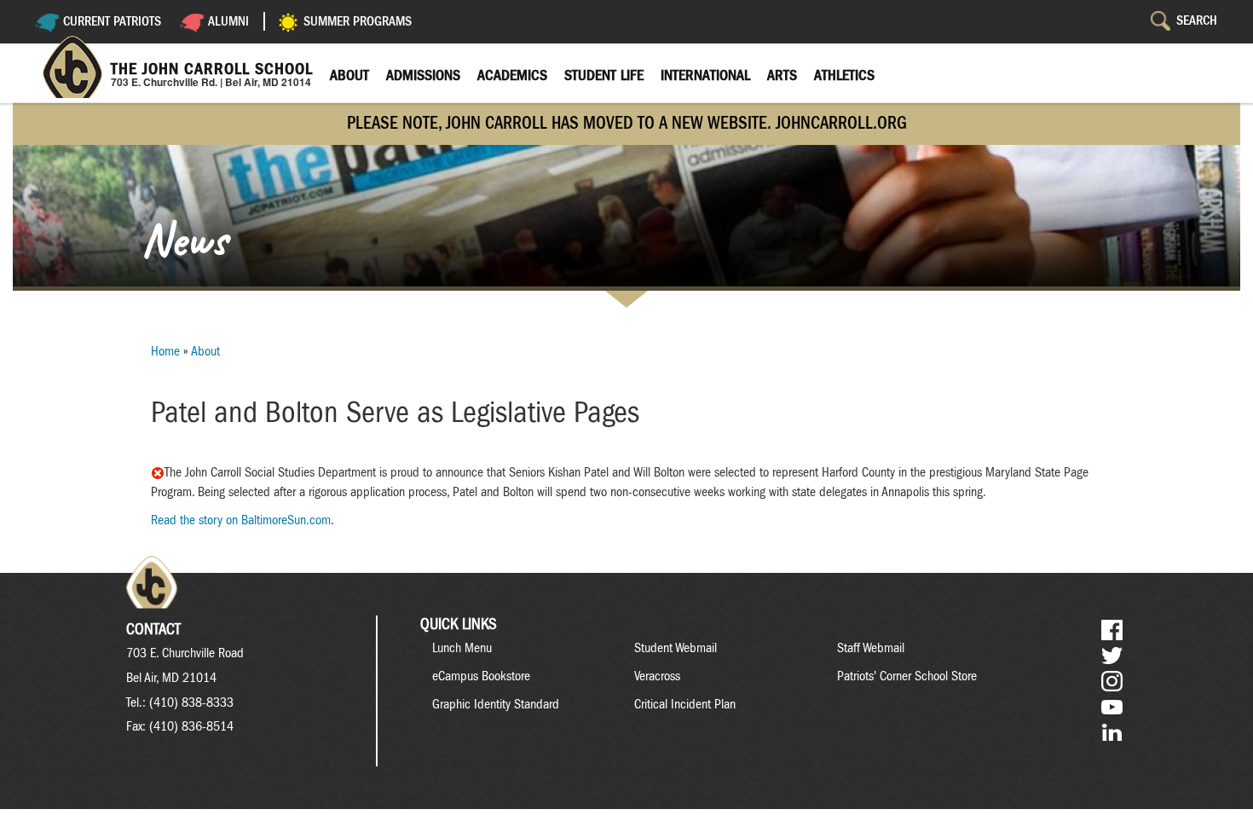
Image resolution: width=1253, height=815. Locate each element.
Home (165, 351)
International (705, 75)
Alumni (228, 21)
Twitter (1112, 656)
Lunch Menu (462, 648)
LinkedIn (1112, 732)
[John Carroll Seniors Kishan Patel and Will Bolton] (158, 472)
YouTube (1112, 707)
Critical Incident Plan (685, 704)
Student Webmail (675, 648)
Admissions (423, 75)
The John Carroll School (212, 68)
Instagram (1112, 681)
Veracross (657, 676)
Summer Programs (357, 21)
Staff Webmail (870, 648)
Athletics (844, 75)
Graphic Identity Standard (495, 704)
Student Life (604, 75)
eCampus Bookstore (481, 676)
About (349, 75)
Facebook (1112, 630)
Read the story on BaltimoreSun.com (241, 520)
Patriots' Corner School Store (907, 676)
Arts (782, 75)
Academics (512, 75)
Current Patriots (112, 21)
